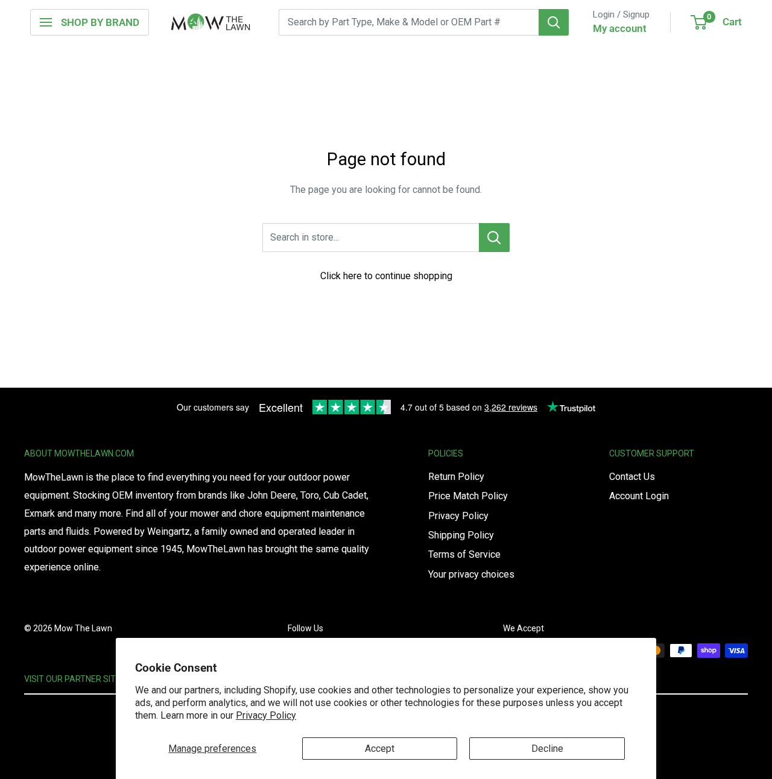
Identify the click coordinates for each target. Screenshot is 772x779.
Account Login (639, 496)
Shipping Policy (461, 535)
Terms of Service (464, 554)
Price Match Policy (468, 496)
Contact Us (632, 476)
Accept (379, 748)
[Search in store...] (494, 237)
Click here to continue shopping (386, 276)
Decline (547, 748)
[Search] (554, 22)
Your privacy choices (471, 574)
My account (620, 28)
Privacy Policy (266, 715)
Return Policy (456, 476)
